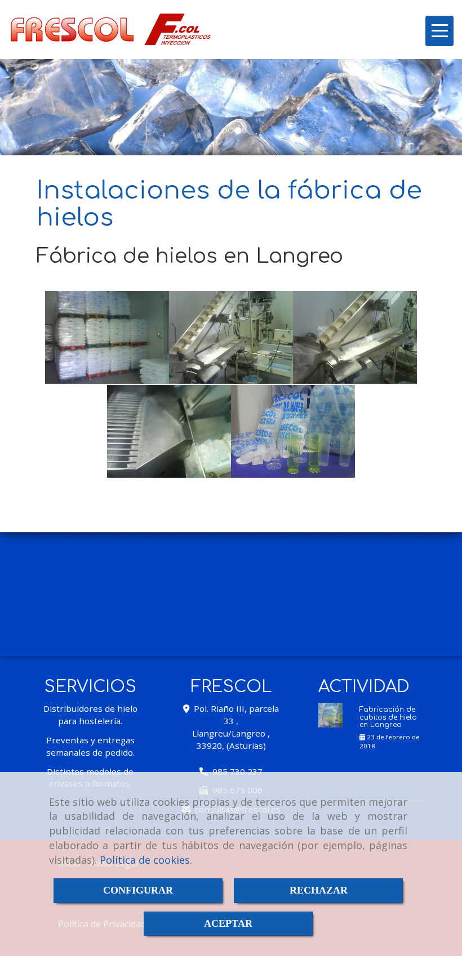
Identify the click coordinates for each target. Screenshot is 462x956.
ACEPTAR (228, 923)
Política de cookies (145, 860)
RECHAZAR (319, 890)
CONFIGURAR (138, 890)
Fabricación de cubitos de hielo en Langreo (388, 717)
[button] (34, 107)
